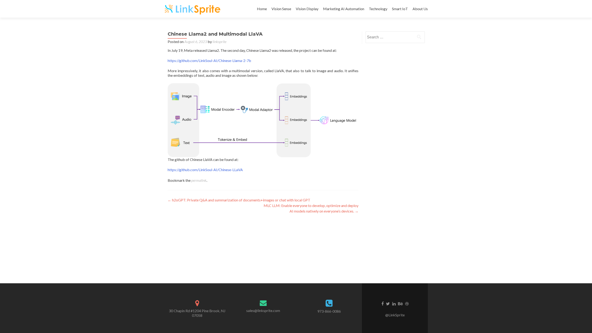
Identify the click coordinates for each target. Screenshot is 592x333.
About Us (420, 8)
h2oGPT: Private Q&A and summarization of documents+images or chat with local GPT (239, 200)
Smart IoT (400, 8)
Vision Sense (281, 8)
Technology (378, 8)
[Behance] (400, 303)
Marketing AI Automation (343, 8)
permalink (199, 180)
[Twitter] (388, 303)
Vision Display (307, 8)
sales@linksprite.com (263, 310)
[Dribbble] (407, 303)
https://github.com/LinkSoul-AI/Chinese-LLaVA (205, 169)
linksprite (219, 41)
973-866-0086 (329, 311)
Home (262, 8)
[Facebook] (382, 303)
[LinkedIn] (394, 303)
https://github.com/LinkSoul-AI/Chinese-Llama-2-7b (209, 60)
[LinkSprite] (193, 9)
